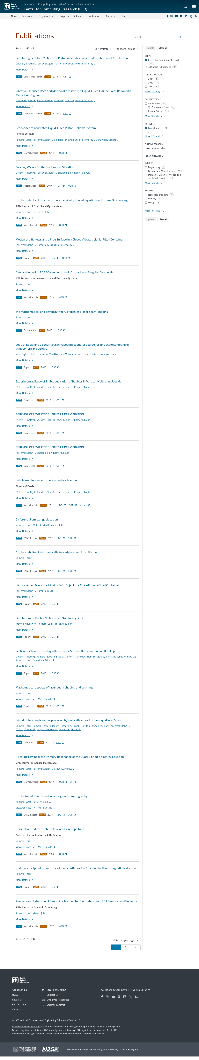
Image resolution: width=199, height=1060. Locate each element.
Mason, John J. (58, 525)
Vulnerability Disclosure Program (122, 1049)
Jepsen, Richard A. (62, 726)
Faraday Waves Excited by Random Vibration (45, 167)
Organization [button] (46, 16)
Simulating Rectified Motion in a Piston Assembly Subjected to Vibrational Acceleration (73, 58)
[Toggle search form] (185, 6)
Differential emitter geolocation (37, 519)
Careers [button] (110, 16)
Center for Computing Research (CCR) (55, 9)
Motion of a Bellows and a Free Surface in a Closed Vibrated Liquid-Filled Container (70, 239)
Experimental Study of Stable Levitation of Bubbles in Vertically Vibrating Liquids (68, 381)
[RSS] (196, 16)
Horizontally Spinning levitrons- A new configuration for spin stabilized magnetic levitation (76, 868)
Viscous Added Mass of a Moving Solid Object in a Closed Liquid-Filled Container (67, 585)
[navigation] (103, 49)
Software (78, 16)
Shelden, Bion (65, 172)
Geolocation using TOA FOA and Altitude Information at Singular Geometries (65, 272)
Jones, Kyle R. (23, 354)
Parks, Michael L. (42, 801)
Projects (64, 16)
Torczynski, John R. (47, 63)
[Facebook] (167, 16)
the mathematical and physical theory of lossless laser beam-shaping (62, 311)
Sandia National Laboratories (26, 1026)
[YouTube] (177, 16)
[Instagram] (172, 16)
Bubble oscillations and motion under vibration (46, 480)
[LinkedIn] (186, 16)
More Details (23, 69)
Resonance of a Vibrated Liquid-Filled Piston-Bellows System (56, 128)
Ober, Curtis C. (91, 354)
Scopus (83, 505)
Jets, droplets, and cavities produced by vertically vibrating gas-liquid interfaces (68, 720)
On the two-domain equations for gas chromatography (52, 796)
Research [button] (27, 16)
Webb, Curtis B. (41, 525)
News (14, 16)
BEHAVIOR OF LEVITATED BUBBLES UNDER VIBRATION (50, 414)
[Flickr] (181, 16)
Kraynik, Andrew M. (26, 623)
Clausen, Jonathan (25, 63)
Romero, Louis (66, 63)
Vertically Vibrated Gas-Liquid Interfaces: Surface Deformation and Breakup (65, 651)
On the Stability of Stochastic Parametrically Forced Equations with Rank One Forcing (72, 200)
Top (190, 1056)
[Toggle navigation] (5, 16)
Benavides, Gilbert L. (107, 139)
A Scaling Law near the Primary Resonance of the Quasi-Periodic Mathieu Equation (70, 756)
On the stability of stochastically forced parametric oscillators (57, 552)
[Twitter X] (191, 16)
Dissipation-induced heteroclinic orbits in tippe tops (50, 829)
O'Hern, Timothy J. (85, 63)
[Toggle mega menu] (194, 6)
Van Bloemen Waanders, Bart (65, 354)
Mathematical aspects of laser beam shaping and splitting (54, 687)
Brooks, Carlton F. (65, 656)
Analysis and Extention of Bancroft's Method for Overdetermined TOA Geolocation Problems (76, 901)
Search (125, 16)
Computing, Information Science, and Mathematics (66, 4)
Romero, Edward (46, 656)
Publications (94, 16)
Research (29, 4)
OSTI (65, 76)
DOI (61, 505)
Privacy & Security (140, 989)
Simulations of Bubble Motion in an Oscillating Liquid (50, 618)
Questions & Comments (114, 989)
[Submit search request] (179, 37)
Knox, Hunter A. (39, 354)
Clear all (164, 47)
